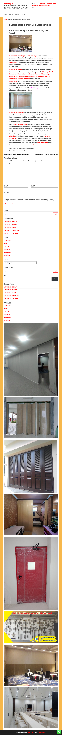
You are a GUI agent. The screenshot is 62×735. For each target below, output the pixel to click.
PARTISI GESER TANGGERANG (11, 230)
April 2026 (6, 246)
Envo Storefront (42, 732)
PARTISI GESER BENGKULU (10, 222)
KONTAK (17, 14)
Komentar (7, 164)
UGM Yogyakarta (20, 76)
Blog (17, 148)
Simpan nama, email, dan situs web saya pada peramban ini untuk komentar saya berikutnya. (30, 200)
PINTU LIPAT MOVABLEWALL (45, 5)
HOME (5, 14)
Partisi (16, 124)
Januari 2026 (7, 255)
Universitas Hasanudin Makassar (31, 74)
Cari (5, 275)
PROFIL (11, 14)
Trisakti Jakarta (19, 74)
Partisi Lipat (8, 3)
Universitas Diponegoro (23, 78)
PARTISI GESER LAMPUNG (10, 225)
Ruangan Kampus (22, 124)
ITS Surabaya (45, 72)
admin (20, 23)
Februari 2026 (7, 252)
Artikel (14, 148)
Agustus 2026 (7, 241)
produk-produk (31, 134)
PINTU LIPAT (49, 3)
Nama (6, 186)
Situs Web (6, 193)
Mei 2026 (6, 243)
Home (5, 19)
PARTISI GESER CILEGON (10, 227)
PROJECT (24, 14)
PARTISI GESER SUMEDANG (11, 233)
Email (33, 186)
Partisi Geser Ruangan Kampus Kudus (26, 148)
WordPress (30, 732)
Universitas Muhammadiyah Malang (34, 76)
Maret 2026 (7, 249)
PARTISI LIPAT (42, 3)
